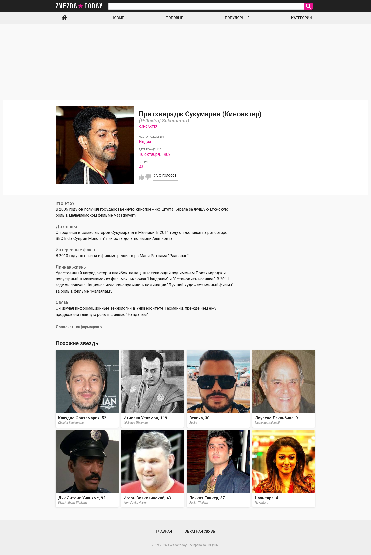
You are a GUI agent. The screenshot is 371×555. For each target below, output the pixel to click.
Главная (64, 18)
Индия (145, 141)
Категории (301, 18)
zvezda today (79, 6)
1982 (166, 154)
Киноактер (148, 126)
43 (141, 167)
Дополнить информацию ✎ (79, 327)
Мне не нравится (148, 177)
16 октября (149, 154)
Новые (118, 18)
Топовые (174, 18)
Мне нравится (141, 177)
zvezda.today (177, 545)
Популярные (237, 18)
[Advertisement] (185, 61)
